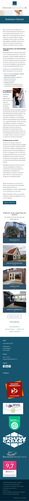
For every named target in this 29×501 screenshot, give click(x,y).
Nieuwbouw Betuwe (10, 329)
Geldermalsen (10, 191)
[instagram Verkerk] (9, 367)
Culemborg (9, 492)
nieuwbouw (16, 74)
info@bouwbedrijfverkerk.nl (10, 359)
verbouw (22, 74)
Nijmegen (22, 492)
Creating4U (23, 498)
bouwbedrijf (17, 183)
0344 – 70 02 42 (6, 357)
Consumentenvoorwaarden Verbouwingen (13, 486)
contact (17, 196)
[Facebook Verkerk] (4, 367)
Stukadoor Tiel (20, 329)
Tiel (5, 191)
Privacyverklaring (14, 484)
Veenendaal (18, 191)
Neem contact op (9, 202)
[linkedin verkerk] (7, 367)
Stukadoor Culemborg (14, 331)
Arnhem (5, 490)
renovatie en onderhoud (10, 75)
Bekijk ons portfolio (14, 316)
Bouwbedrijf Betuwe (14, 326)
